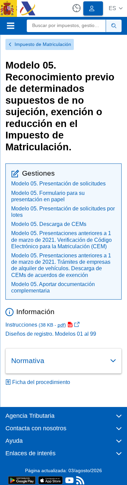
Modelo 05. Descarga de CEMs (48, 224)
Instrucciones (35, 325)
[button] (115, 8)
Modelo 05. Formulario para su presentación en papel (48, 196)
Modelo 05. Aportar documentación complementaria (53, 287)
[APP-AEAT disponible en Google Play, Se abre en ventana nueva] (22, 480)
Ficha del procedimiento (41, 382)
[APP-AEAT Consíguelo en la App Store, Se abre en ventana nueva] (50, 480)
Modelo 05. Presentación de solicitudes (58, 183)
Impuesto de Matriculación (43, 44)
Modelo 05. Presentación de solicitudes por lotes (63, 212)
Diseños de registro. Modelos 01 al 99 (50, 334)
